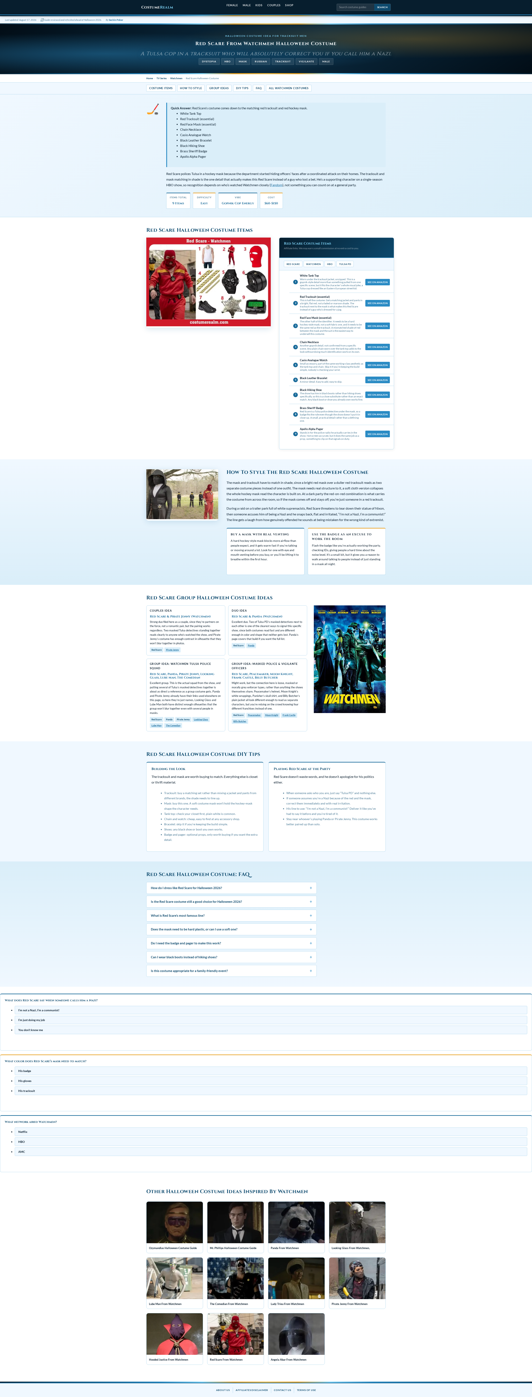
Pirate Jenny (172, 649)
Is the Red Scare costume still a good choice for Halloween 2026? (231, 901)
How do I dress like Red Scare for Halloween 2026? (231, 887)
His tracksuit (26, 1091)
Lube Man (156, 725)
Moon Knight (271, 715)
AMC (21, 1151)
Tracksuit (283, 61)
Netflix (22, 1131)
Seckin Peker (116, 19)
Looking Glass (201, 719)
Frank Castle (289, 715)
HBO (227, 61)
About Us (223, 1390)
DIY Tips (242, 88)
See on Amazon (378, 282)
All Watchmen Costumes (289, 88)
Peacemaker (254, 715)
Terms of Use (306, 1390)
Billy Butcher (239, 721)
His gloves (24, 1081)
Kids (258, 5)
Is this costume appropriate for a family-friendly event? (231, 970)
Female (232, 5)
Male (247, 5)
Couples (274, 5)
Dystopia (209, 61)
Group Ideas (219, 88)
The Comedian (173, 725)
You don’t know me (30, 1030)
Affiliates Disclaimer (252, 1390)
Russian (261, 61)
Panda (251, 645)
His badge (24, 1071)
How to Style (191, 88)
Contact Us (282, 1390)
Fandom (276, 185)
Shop (289, 5)
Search (382, 7)
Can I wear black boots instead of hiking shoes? (231, 957)
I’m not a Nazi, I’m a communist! (38, 1010)
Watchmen (176, 78)
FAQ (258, 88)
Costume (157, 7)
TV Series (161, 78)
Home (149, 78)
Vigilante (306, 61)
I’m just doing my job (31, 1020)
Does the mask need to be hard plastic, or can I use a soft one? (231, 929)
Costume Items (161, 88)
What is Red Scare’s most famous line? (231, 915)
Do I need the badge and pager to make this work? (231, 943)
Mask (243, 61)
